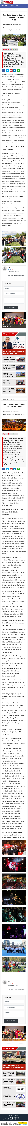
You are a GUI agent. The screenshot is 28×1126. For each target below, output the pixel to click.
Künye (4, 1120)
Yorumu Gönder (11, 307)
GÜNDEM (11, 399)
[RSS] (18, 1118)
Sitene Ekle (18, 1120)
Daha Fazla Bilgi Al (23, 1124)
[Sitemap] (22, 1118)
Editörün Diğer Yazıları (13, 271)
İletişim (23, 1120)
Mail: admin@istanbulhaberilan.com (16, 275)
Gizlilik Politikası (10, 1120)
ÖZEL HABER (12, 10)
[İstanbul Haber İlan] (7, 2)
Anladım (22, 1122)
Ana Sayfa (5, 10)
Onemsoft (16, 1117)
